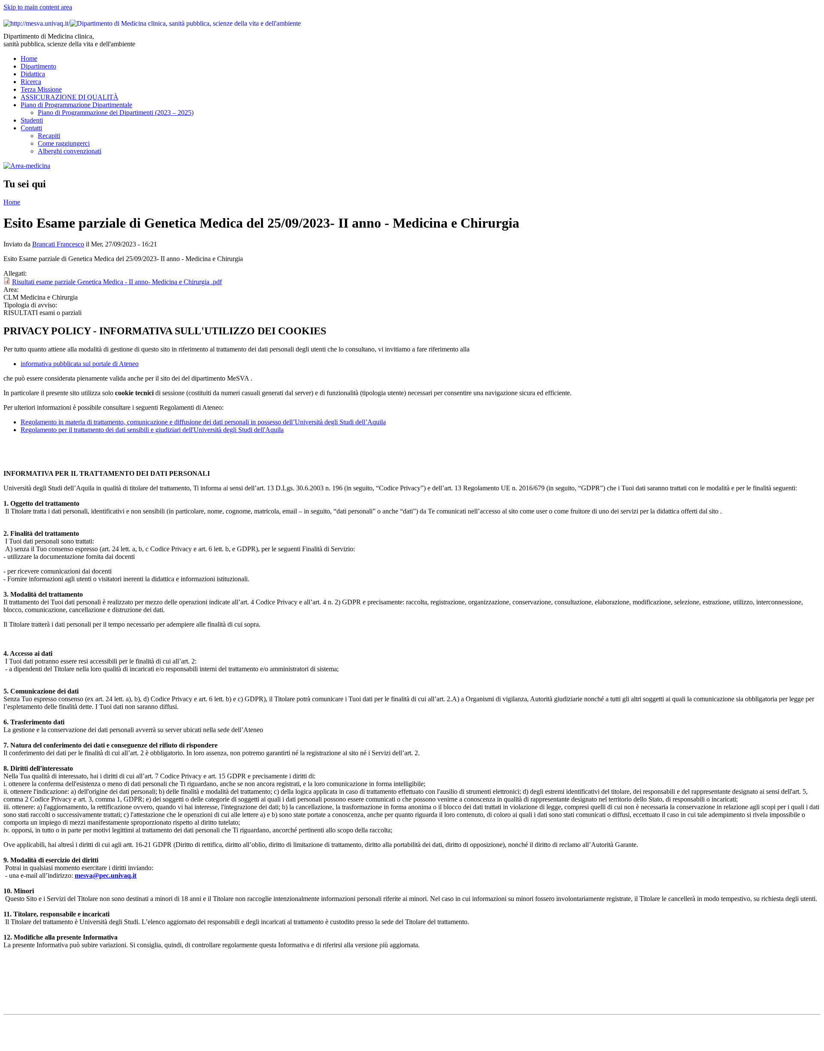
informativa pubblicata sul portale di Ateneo (80, 363)
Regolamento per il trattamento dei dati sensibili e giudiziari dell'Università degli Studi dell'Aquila (152, 429)
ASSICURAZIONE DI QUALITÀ (69, 97)
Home (29, 58)
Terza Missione (41, 89)
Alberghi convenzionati (69, 151)
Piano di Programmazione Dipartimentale (76, 104)
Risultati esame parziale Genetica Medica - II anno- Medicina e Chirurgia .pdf (117, 281)
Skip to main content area (37, 7)
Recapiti (49, 135)
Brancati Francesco (58, 244)
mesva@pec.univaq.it (105, 875)
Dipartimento (38, 66)
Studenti (32, 120)
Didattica (33, 74)
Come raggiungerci (64, 143)
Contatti (31, 128)
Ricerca (31, 81)
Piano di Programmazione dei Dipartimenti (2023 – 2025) (116, 112)
